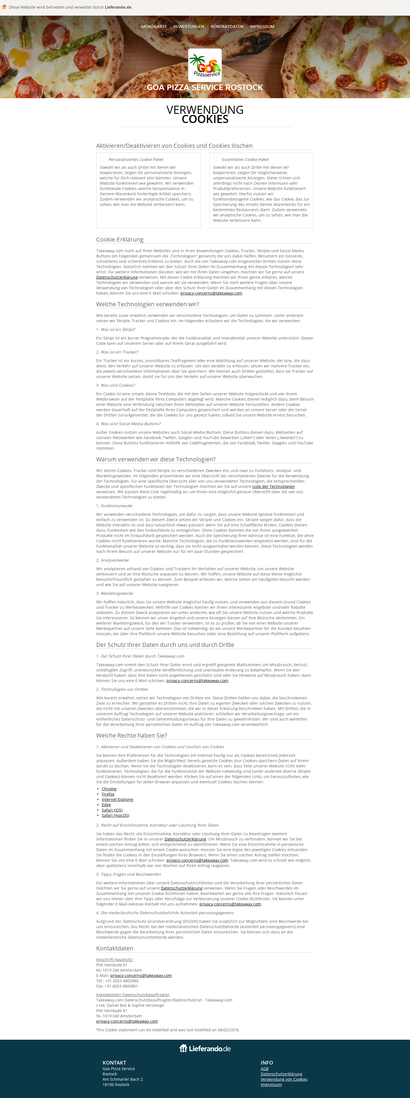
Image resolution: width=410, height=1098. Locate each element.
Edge (106, 804)
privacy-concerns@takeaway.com (211, 293)
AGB (265, 1068)
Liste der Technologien (273, 486)
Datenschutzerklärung (117, 277)
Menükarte (154, 26)
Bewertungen (188, 26)
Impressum (262, 26)
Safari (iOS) (112, 810)
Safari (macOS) (115, 815)
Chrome (109, 788)
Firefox (108, 794)
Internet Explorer (118, 799)
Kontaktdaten (227, 26)
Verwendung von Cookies (284, 1079)
